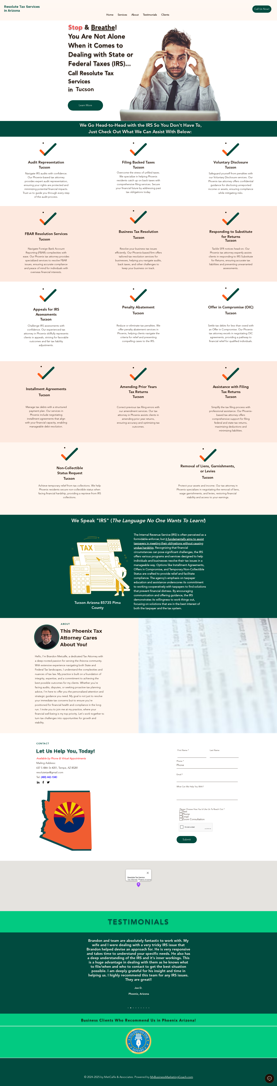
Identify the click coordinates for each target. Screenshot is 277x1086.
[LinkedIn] (38, 782)
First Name (182, 750)
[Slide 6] (141, 1007)
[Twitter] (48, 782)
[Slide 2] (130, 1007)
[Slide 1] (128, 1007)
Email (179, 774)
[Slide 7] (143, 1007)
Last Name (214, 750)
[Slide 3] (133, 1007)
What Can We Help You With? (190, 787)
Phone (179, 761)
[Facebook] (43, 782)
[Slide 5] (138, 1007)
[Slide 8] (146, 1007)
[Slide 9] (148, 1007)
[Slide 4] (135, 1007)
